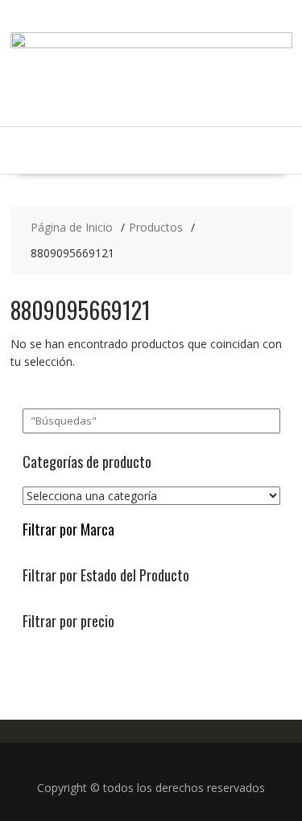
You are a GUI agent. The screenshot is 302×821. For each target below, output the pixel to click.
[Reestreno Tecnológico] (151, 43)
